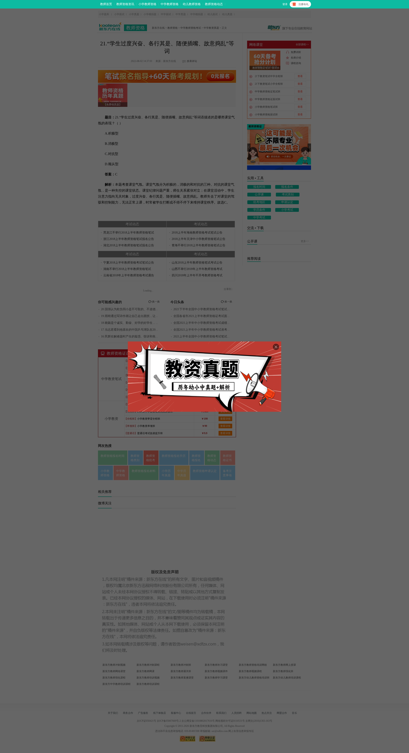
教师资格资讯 (125, 4)
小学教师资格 (147, 4)
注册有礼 (303, 4)
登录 (285, 4)
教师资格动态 (214, 4)
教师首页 (106, 4)
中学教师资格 (170, 4)
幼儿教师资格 (192, 4)
